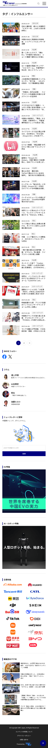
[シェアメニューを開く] (43, 743)
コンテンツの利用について (24, 732)
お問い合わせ (24, 740)
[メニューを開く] (44, 3)
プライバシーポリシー (24, 736)
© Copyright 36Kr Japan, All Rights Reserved (24, 728)
